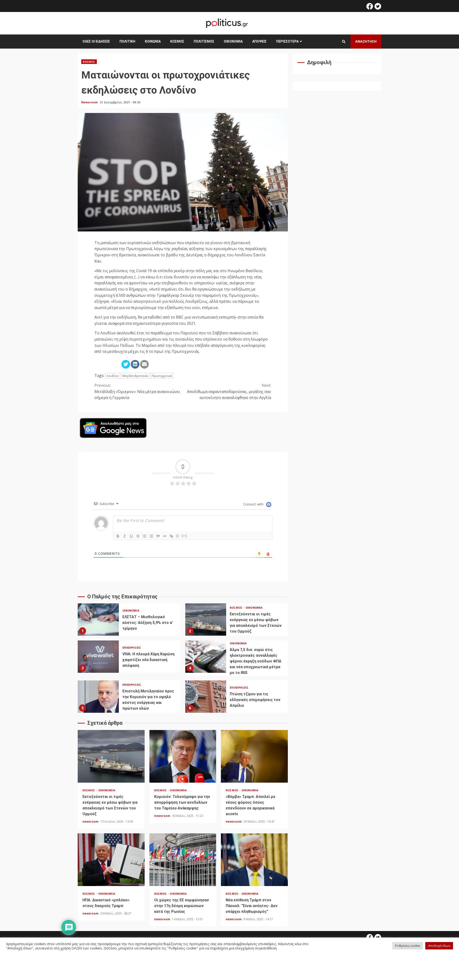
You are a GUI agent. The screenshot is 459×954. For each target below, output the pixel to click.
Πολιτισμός (204, 41)
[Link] (171, 536)
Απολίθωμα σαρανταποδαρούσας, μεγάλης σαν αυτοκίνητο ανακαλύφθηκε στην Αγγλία (229, 391)
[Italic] (124, 536)
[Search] (343, 41)
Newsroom (89, 102)
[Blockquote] (158, 536)
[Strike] (138, 536)
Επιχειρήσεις (131, 647)
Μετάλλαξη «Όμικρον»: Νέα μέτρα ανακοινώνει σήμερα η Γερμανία (137, 391)
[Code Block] (164, 536)
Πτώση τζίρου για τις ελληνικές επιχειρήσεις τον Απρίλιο (205, 696)
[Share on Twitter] (125, 364)
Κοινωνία (153, 41)
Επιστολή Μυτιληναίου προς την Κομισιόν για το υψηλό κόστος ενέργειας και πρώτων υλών (98, 696)
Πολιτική (127, 41)
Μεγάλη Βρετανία (135, 376)
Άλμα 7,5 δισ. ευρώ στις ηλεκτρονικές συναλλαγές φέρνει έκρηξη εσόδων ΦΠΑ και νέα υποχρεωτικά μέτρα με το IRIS (205, 656)
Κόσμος (177, 41)
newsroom (90, 821)
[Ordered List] (144, 536)
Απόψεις (259, 41)
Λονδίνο (113, 376)
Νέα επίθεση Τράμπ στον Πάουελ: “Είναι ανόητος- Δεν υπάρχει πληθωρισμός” (254, 859)
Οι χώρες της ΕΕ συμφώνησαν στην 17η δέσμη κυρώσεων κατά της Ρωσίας (182, 859)
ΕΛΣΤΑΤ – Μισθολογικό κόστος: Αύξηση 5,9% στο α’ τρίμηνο (98, 619)
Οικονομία (233, 41)
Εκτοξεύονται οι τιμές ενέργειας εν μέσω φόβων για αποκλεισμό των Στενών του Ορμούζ (205, 619)
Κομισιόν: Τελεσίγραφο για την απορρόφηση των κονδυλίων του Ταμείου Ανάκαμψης (182, 756)
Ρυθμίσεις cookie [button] (407, 945)
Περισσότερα (287, 41)
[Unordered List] (151, 536)
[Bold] (118, 536)
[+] (184, 536)
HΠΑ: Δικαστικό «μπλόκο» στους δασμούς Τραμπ (111, 859)
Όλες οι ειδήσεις (96, 41)
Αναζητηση (366, 41)
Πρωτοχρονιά (162, 376)
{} (177, 536)
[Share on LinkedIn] (135, 364)
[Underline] (131, 536)
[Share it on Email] (144, 364)
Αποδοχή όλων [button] (439, 945)
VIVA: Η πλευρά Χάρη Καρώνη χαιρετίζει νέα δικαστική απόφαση (98, 656)
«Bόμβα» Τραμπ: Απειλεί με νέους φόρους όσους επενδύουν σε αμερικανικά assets (254, 756)
